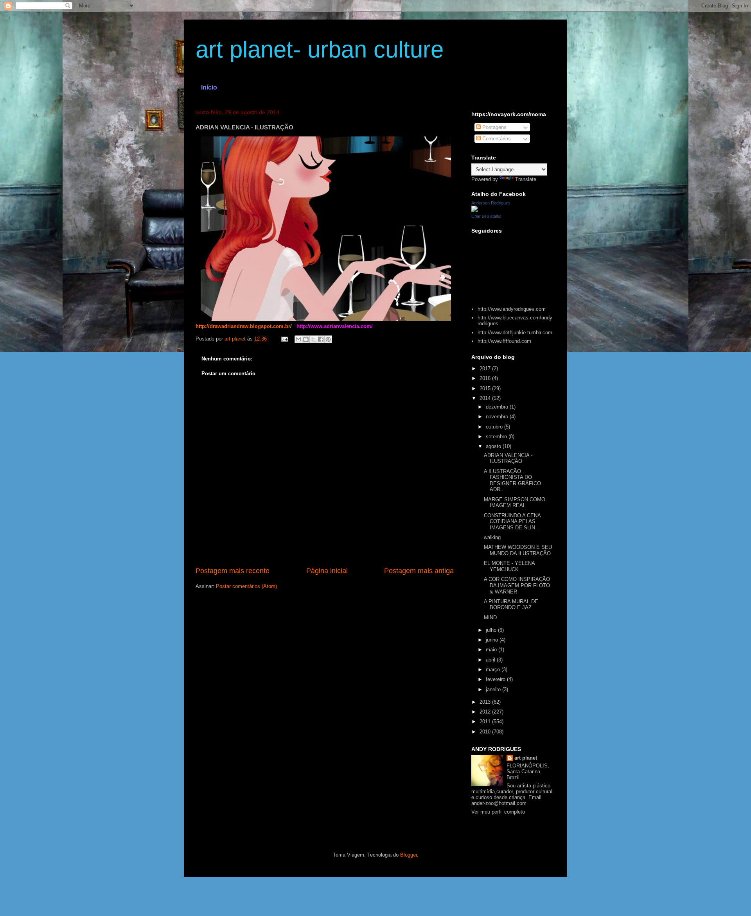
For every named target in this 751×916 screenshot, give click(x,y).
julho (492, 630)
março (493, 669)
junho (492, 640)
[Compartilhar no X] (313, 339)
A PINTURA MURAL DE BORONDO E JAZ (511, 605)
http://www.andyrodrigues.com (512, 309)
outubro (495, 427)
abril (491, 660)
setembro (497, 436)
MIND (490, 617)
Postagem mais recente (232, 571)
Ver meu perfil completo (498, 812)
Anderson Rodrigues (490, 203)
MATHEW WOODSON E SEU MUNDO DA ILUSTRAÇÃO (518, 550)
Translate (525, 179)
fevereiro (496, 679)
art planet (525, 758)
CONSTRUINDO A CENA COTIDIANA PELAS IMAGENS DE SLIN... (512, 522)
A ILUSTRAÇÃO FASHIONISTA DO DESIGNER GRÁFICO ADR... (512, 480)
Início (209, 87)
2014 (486, 398)
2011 (486, 721)
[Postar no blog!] (306, 339)
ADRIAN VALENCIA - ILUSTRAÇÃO (508, 458)
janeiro (494, 689)
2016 (486, 378)
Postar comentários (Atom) (246, 586)
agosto (494, 446)
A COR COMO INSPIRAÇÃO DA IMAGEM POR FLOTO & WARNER (517, 585)
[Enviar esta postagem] (284, 339)
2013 (486, 702)
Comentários (496, 139)
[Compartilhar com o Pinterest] (328, 339)
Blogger (408, 855)
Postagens (494, 127)
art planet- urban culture (320, 49)
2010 (486, 732)
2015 (486, 388)
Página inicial (327, 571)
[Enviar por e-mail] (298, 339)
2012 (486, 712)
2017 (486, 368)
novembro (498, 416)
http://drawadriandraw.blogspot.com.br (243, 326)
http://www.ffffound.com (504, 341)
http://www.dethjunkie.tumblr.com (515, 332)
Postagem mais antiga (419, 571)
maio (492, 649)
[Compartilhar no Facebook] (321, 339)
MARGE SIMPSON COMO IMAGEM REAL (514, 503)
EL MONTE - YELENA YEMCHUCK (509, 566)
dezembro (498, 407)
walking (492, 537)
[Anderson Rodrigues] (474, 210)
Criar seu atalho (486, 216)
